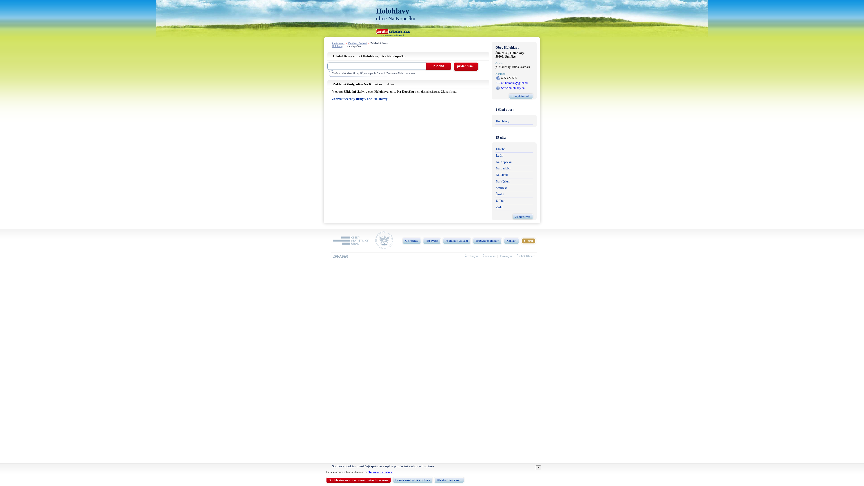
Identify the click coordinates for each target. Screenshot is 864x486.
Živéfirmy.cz (471, 256)
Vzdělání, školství (357, 43)
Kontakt (511, 240)
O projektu (411, 240)
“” (380, 472)
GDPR (528, 241)
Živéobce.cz (338, 43)
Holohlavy (337, 46)
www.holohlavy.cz (512, 88)
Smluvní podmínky (487, 240)
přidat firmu (466, 66)
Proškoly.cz (506, 256)
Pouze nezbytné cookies (412, 480)
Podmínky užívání (457, 240)
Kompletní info (521, 96)
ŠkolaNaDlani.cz (526, 256)
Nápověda (432, 240)
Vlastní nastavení (449, 480)
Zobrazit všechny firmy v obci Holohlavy (359, 99)
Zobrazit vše (522, 216)
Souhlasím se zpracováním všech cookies (358, 480)
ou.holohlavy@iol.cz (514, 83)
